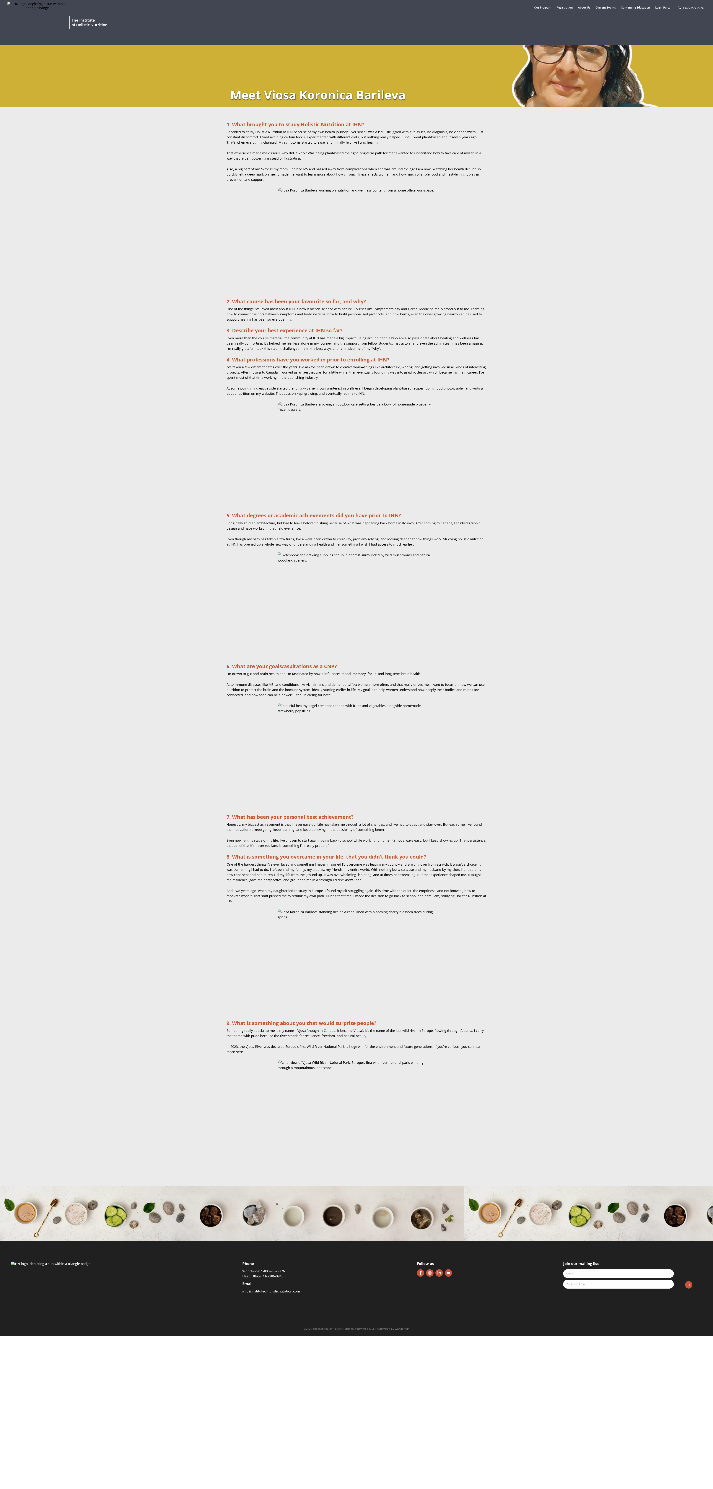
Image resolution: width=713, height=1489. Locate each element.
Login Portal (663, 7)
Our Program (542, 7)
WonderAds (402, 1329)
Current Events (605, 7)
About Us (584, 7)
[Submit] (688, 1285)
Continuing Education (635, 7)
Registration (564, 7)
